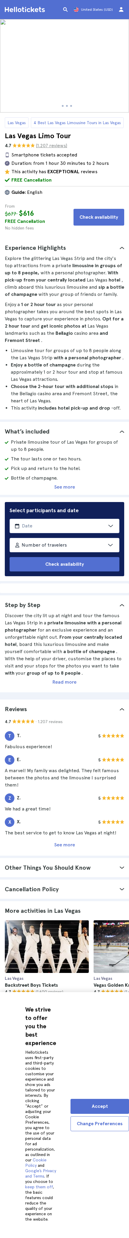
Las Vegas (17, 122)
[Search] (65, 9)
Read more (64, 682)
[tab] (64, 248)
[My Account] (121, 9)
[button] (64, 248)
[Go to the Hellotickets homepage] (26, 9)
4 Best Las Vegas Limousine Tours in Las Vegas (77, 122)
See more (64, 487)
